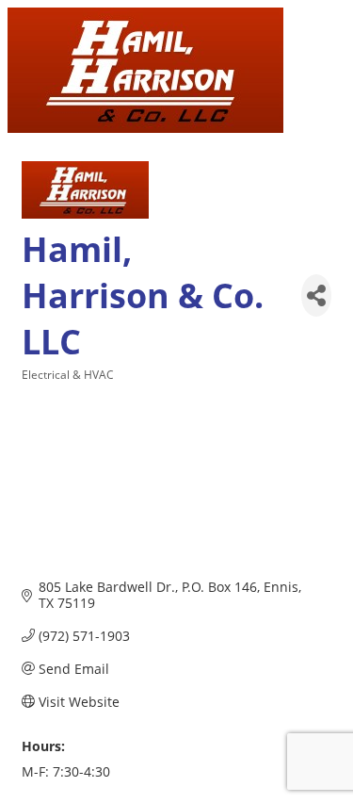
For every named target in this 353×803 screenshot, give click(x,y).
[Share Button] (316, 295)
